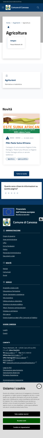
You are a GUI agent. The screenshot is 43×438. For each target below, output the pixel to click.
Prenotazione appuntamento (13, 370)
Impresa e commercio (10, 311)
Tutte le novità (21, 173)
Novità (8, 263)
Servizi (9, 282)
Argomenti (16, 23)
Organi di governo (9, 236)
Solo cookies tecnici (21, 414)
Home (8, 23)
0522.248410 (8, 360)
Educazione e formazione (11, 291)
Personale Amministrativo (12, 252)
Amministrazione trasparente (13, 380)
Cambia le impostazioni (21, 427)
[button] (38, 7)
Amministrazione (13, 230)
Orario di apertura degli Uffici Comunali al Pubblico (20, 317)
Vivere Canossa (9, 324)
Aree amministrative (10, 239)
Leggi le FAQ (7, 367)
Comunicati (7, 272)
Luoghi (5, 330)
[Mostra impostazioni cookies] (41, 219)
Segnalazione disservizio (11, 372)
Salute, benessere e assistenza (13, 294)
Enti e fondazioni (9, 246)
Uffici (4, 243)
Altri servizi (7, 314)
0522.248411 (10, 352)
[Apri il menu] (3, 7)
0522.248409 (21, 357)
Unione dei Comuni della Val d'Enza (12, 2)
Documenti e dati (9, 256)
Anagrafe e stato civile (10, 288)
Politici (5, 249)
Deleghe (13, 41)
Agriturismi (10, 80)
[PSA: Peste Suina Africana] (21, 124)
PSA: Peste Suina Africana (18, 142)
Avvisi (5, 275)
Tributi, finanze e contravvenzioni (14, 307)
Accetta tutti (21, 420)
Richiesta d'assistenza (10, 375)
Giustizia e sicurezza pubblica (13, 304)
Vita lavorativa (8, 297)
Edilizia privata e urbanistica (12, 301)
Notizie (5, 268)
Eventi (5, 333)
